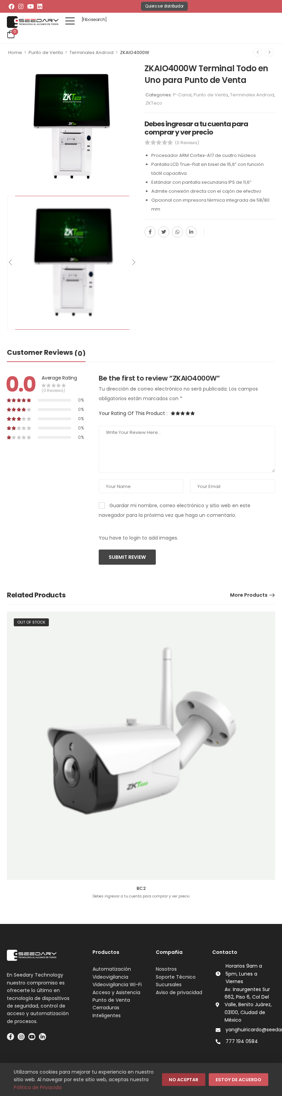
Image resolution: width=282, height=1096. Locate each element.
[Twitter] (163, 231)
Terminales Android (91, 52)
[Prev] (11, 262)
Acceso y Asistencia (116, 992)
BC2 (141, 888)
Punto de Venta (46, 52)
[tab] (46, 352)
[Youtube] (30, 6)
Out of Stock (31, 622)
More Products (249, 595)
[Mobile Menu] (70, 20)
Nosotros (166, 969)
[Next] (133, 262)
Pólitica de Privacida (38, 1087)
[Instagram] (20, 6)
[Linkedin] (39, 6)
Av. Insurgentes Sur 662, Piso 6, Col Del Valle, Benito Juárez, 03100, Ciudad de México (248, 1005)
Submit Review (127, 557)
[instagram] (21, 1036)
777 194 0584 (242, 1041)
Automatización (112, 969)
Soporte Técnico (176, 976)
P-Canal (182, 95)
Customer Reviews (46, 353)
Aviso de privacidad (179, 992)
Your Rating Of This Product (133, 413)
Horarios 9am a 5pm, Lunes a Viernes (244, 973)
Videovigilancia (110, 976)
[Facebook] (11, 6)
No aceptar (183, 1079)
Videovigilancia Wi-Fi (117, 984)
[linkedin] (42, 1036)
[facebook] (10, 1036)
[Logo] (32, 22)
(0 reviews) (187, 142)
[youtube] (31, 1036)
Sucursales (169, 984)
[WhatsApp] (177, 231)
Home (15, 52)
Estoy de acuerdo (238, 1079)
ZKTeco (153, 103)
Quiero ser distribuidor (164, 6)
